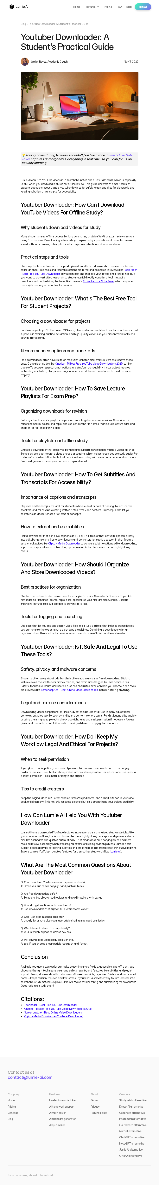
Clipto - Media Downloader (64, 543)
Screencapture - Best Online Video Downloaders (70, 689)
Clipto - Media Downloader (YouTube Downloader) (53, 1016)
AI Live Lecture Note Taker (98, 281)
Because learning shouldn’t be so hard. (30, 1175)
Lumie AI (115, 851)
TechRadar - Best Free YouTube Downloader (50, 1004)
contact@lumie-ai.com (30, 1077)
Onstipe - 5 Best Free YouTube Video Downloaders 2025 (89, 363)
